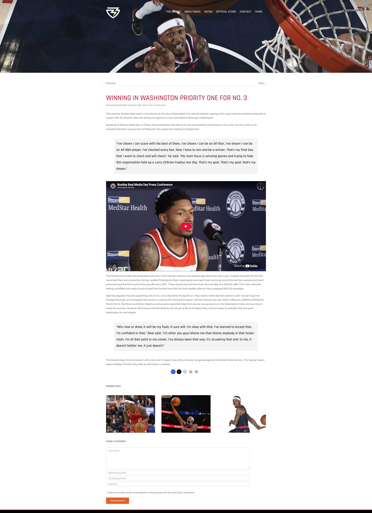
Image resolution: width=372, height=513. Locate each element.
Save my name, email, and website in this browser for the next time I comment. (152, 492)
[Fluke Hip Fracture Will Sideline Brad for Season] (130, 413)
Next (261, 83)
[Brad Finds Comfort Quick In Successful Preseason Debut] (185, 413)
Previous (111, 83)
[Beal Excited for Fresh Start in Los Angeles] (241, 413)
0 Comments (160, 105)
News (151, 105)
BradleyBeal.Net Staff (117, 105)
